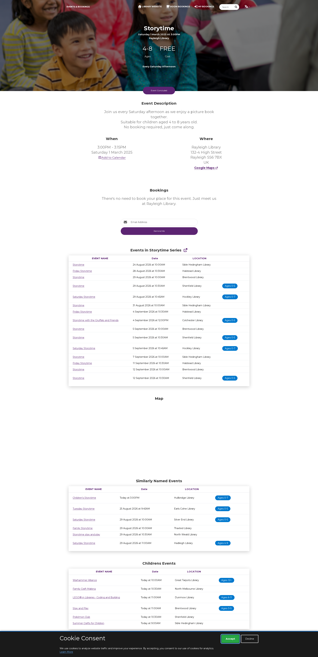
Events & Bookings (78, 6)
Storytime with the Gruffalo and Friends (95, 320)
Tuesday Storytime (84, 508)
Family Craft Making (84, 588)
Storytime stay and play (86, 534)
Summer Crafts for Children (88, 623)
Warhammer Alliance (85, 580)
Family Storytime (83, 528)
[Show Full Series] (185, 250)
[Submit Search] (236, 7)
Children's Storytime (84, 497)
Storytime (78, 264)
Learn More (66, 651)
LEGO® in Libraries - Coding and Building (96, 597)
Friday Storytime (82, 270)
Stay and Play (80, 608)
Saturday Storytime (84, 296)
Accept (230, 638)
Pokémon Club (81, 616)
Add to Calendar (114, 157)
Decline (249, 638)
